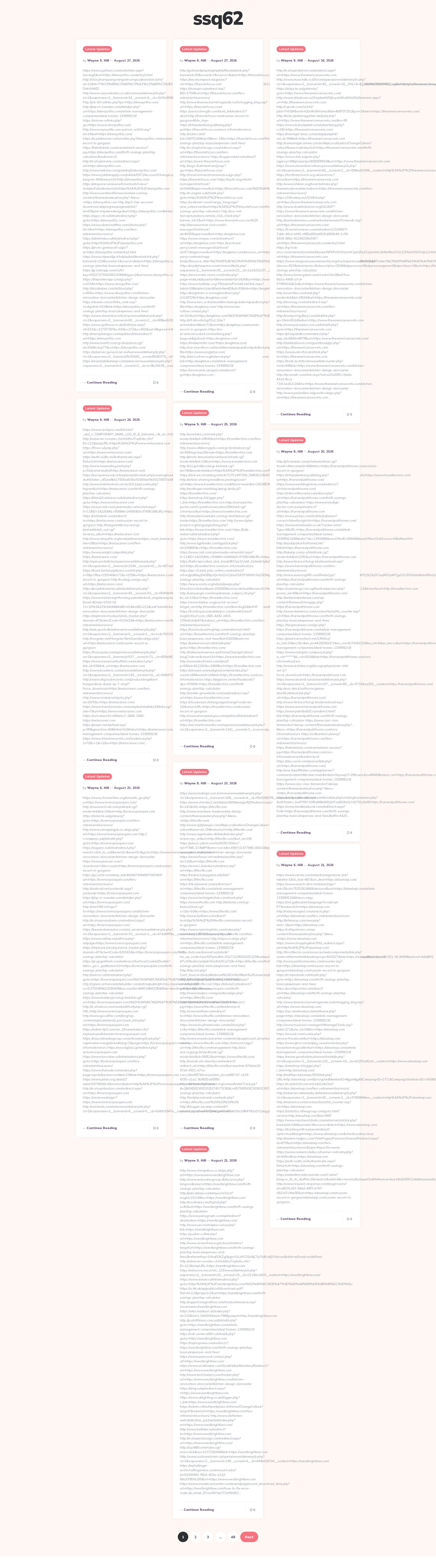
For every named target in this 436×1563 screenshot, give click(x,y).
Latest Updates (97, 49)
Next (249, 1537)
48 (233, 1537)
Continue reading (102, 382)
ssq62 (218, 18)
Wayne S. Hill (98, 60)
